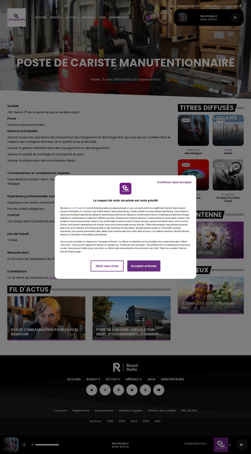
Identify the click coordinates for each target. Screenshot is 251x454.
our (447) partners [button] (78, 207)
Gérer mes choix (107, 266)
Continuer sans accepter (174, 182)
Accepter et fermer (144, 266)
